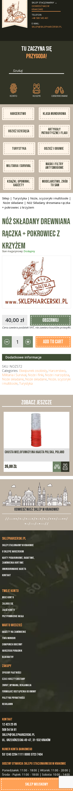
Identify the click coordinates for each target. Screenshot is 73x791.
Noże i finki (35, 375)
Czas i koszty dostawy (13, 679)
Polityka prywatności (13, 698)
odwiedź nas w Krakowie (40, 7)
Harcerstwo (18, 114)
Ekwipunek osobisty (33, 370)
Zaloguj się (7, 603)
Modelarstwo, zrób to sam (55, 183)
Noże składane (13, 203)
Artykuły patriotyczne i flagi (54, 131)
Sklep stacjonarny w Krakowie (18, 545)
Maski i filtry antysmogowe (54, 166)
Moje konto (8, 597)
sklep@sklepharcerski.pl (46, 26)
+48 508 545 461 (40, 17)
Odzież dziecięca (18, 131)
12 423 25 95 (9, 724)
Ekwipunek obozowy (12, 644)
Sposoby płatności (11, 672)
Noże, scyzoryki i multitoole (49, 198)
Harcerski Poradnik (12, 650)
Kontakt (6, 575)
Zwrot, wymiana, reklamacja (16, 685)
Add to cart (53, 342)
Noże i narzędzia (57, 375)
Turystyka (19, 148)
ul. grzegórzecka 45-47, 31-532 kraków (26, 740)
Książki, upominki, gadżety (18, 183)
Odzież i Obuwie (54, 148)
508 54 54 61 (9, 730)
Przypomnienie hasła (13, 616)
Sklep (5, 198)
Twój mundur (8, 638)
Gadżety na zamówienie (14, 632)
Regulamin (7, 704)
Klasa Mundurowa (54, 114)
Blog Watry (8, 657)
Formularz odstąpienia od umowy (19, 691)
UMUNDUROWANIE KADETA (14, 569)
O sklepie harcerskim (13, 551)
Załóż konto (8, 610)
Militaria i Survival (18, 166)
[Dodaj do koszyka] (65, 466)
